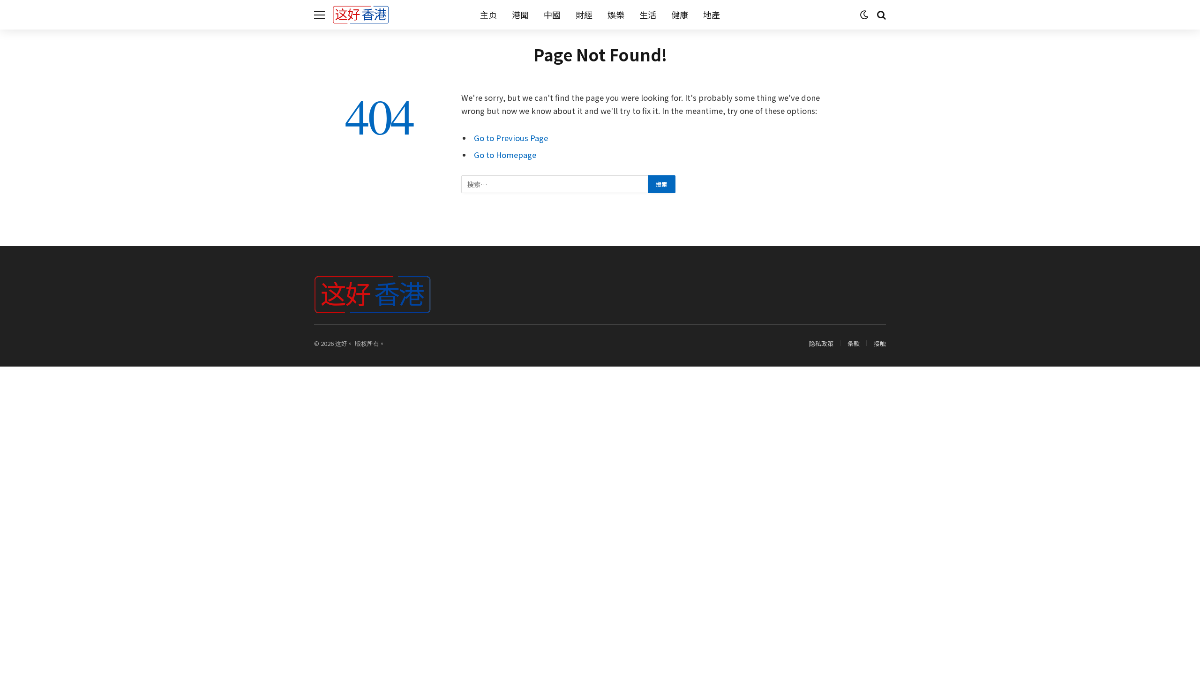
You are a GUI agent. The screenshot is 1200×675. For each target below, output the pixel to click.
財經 (584, 14)
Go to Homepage (505, 154)
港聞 (520, 14)
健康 (679, 14)
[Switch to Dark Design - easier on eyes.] (864, 15)
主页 (488, 14)
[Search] (880, 14)
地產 (711, 14)
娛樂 (616, 14)
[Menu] (319, 14)
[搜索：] (555, 184)
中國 (552, 14)
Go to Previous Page (511, 137)
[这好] (361, 15)
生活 (647, 14)
